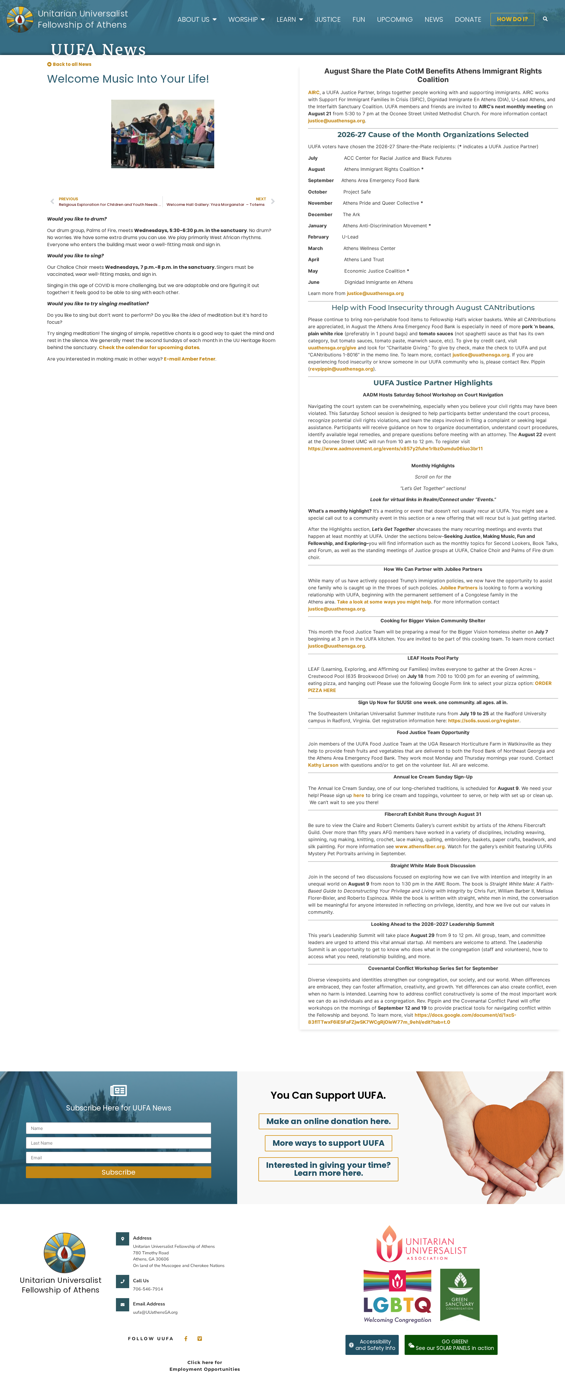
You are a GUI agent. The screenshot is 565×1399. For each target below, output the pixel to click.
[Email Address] (122, 1304)
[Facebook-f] (185, 1338)
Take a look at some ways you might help (384, 602)
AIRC (314, 92)
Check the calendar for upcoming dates (149, 347)
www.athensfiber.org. (420, 846)
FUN (359, 19)
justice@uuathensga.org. (337, 609)
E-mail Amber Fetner (189, 359)
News (434, 19)
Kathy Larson (323, 765)
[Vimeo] (199, 1338)
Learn (286, 19)
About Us (193, 19)
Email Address (149, 1304)
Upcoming (395, 19)
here (358, 795)
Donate (468, 19)
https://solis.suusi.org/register (483, 720)
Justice (328, 19)
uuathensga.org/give (332, 348)
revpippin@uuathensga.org (341, 369)
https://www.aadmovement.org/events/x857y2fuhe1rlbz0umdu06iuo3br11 (395, 448)
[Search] (545, 19)
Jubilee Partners (459, 588)
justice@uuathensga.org (336, 121)
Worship (243, 19)
